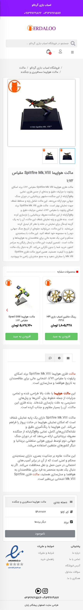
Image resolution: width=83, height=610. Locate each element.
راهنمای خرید (47, 559)
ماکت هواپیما (62, 393)
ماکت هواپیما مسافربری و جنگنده (39, 72)
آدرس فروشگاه (72, 566)
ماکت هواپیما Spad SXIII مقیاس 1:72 (21, 318)
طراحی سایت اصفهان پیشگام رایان (41, 605)
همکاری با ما (73, 578)
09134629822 (32, 13)
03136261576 (51, 13)
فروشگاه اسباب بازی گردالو (44, 68)
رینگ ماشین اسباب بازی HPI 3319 (61, 318)
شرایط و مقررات (46, 553)
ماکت (22, 68)
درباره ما (76, 553)
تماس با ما (74, 559)
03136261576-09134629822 (41, 597)
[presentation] (7, 310)
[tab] (68, 358)
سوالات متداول (72, 572)
